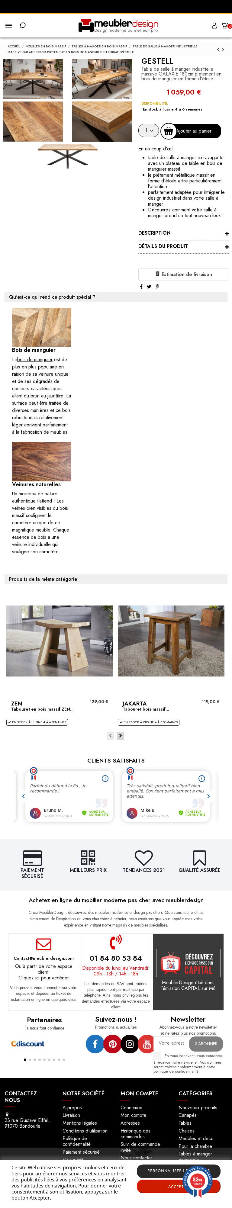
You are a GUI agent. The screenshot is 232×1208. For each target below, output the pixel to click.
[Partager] (141, 286)
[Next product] (223, 49)
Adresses (130, 1123)
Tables (185, 1123)
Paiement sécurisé (81, 1152)
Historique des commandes (135, 1133)
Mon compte (133, 1115)
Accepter (178, 1186)
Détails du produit (163, 246)
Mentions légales (80, 1123)
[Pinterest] (157, 286)
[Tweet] (149, 286)
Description (154, 233)
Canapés (188, 1115)
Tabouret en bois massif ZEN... (42, 709)
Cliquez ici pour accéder (43, 977)
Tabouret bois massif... (146, 709)
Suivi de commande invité (140, 1147)
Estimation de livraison (186, 274)
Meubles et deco (196, 1138)
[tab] (183, 233)
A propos (72, 1107)
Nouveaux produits (198, 1107)
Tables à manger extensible (195, 1156)
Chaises (187, 1131)
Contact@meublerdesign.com (44, 958)
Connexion (131, 1107)
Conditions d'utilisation (85, 1131)
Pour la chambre (195, 1146)
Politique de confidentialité (77, 1141)
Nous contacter (136, 1158)
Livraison (71, 1115)
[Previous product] (219, 49)
